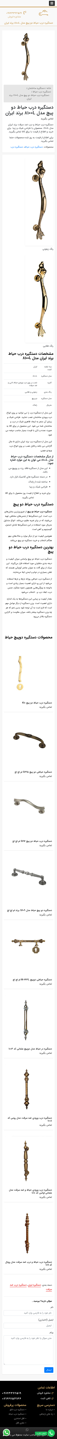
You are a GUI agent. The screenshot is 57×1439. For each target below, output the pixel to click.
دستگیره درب (17, 147)
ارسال (48, 1370)
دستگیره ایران (34, 1285)
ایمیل (50, 1320)
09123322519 (14, 13)
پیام (51, 1332)
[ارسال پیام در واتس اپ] (8, 1432)
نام (52, 1307)
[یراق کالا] (45, 13)
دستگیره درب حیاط (34, 147)
